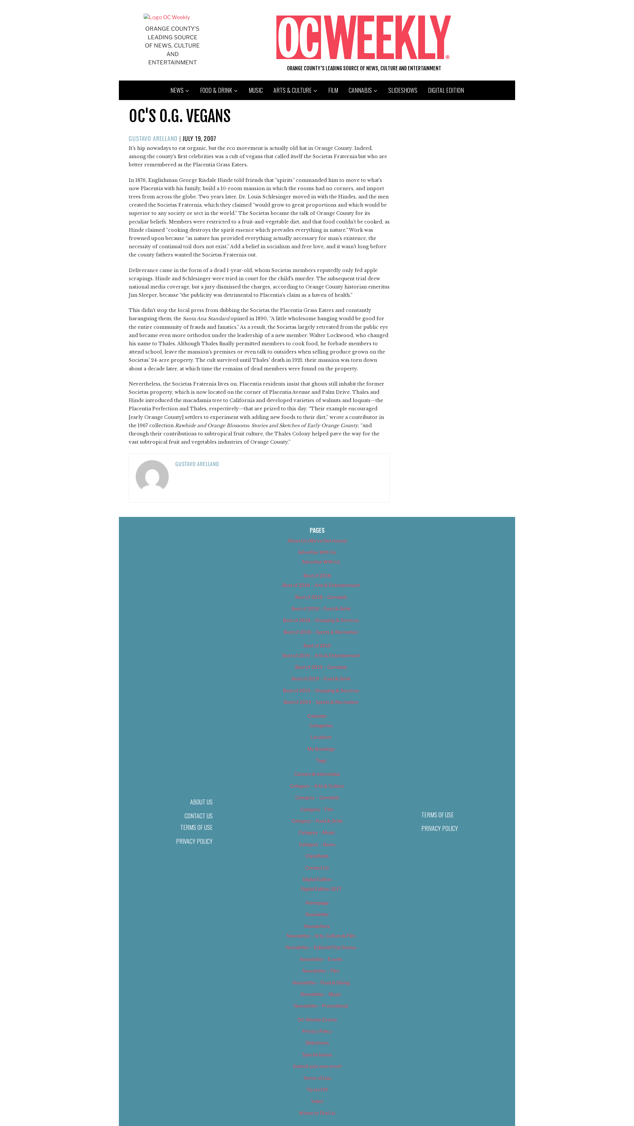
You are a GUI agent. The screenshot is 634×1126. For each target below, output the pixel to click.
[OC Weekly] (167, 17)
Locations (321, 737)
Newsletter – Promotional (321, 1005)
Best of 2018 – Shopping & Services (321, 620)
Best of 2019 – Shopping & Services (321, 690)
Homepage (317, 902)
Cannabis (360, 90)
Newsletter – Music (320, 994)
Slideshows (402, 90)
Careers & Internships (317, 774)
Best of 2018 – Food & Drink (321, 608)
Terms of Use (196, 827)
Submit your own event (317, 1066)
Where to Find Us (317, 1113)
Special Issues (317, 1054)
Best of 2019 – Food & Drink (321, 678)
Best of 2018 (317, 575)
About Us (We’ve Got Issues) (317, 540)
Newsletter (317, 914)
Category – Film (317, 809)
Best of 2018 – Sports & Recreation (321, 632)
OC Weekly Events (317, 1019)
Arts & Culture (292, 90)
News (177, 90)
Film (333, 90)
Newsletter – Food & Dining (321, 982)
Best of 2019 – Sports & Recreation (321, 702)
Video (317, 1101)
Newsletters (317, 926)
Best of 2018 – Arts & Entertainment (321, 585)
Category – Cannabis (317, 797)
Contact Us (199, 815)
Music (256, 90)
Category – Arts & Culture (317, 786)
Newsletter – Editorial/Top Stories (321, 947)
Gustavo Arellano (153, 138)
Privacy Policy (194, 841)
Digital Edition (446, 90)
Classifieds (317, 856)
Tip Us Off (317, 1089)
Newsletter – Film (320, 970)
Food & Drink (216, 90)
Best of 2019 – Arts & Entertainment (321, 655)
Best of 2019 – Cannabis (321, 667)
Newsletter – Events (321, 959)
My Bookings (321, 749)
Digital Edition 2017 (321, 889)
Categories (321, 725)
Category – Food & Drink (317, 821)
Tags (321, 760)
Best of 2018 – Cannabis (321, 597)
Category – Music (317, 832)
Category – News (317, 844)
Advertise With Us (317, 552)
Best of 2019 (317, 645)
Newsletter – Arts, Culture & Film (321, 935)
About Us (201, 802)
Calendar (317, 716)
